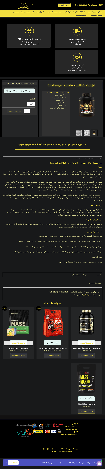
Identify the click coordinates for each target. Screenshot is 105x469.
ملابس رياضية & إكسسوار (21, 12)
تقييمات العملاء (81, 15)
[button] (32, 5)
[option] (86, 105)
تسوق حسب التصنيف (54, 12)
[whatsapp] (44, 449)
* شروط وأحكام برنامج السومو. (68, 434)
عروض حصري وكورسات (95, 12)
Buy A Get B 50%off (79, 12)
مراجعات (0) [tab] (79, 158)
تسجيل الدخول (87, 295)
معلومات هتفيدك (96, 15)
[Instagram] (48, 449)
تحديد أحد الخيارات (86, 355)
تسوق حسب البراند (38, 12)
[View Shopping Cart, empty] (101, 5)
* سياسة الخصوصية (71, 426)
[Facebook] (52, 449)
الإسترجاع (69, 429)
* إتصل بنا (75, 431)
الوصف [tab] (100, 158)
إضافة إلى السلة (15, 111)
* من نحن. (75, 424)
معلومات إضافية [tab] (90, 158)
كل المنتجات (67, 12)
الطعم (32, 98)
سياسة (74, 429)
